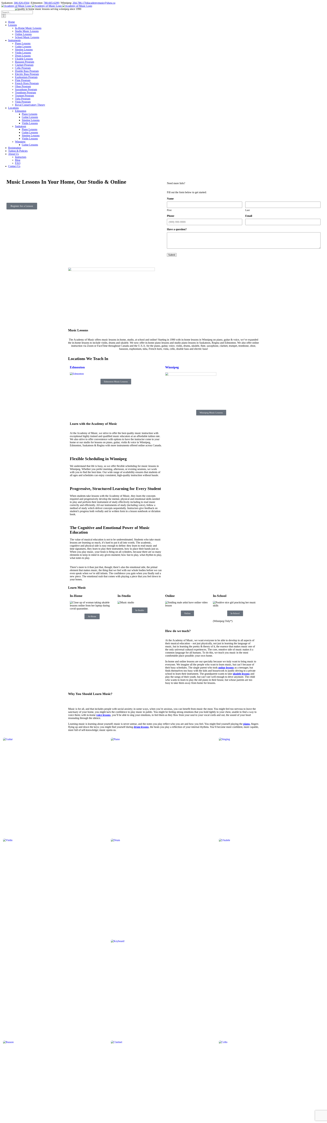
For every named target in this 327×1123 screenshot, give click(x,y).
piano (246, 723)
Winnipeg (172, 367)
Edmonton (77, 367)
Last (247, 210)
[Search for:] (17, 12)
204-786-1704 (80, 2)
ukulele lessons (241, 673)
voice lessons (103, 715)
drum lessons (141, 726)
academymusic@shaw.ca (101, 2)
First (169, 210)
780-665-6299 (51, 2)
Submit (171, 255)
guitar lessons (226, 667)
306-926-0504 (21, 2)
